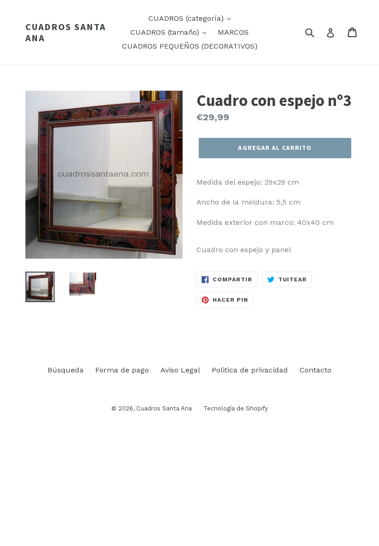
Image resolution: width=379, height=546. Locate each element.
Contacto (315, 370)
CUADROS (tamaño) (166, 32)
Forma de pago (122, 370)
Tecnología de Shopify (235, 408)
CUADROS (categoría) (187, 18)
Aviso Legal (180, 370)
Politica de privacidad (250, 370)
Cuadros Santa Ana (65, 32)
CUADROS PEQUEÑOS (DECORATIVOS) (189, 46)
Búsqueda (66, 370)
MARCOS (233, 32)
